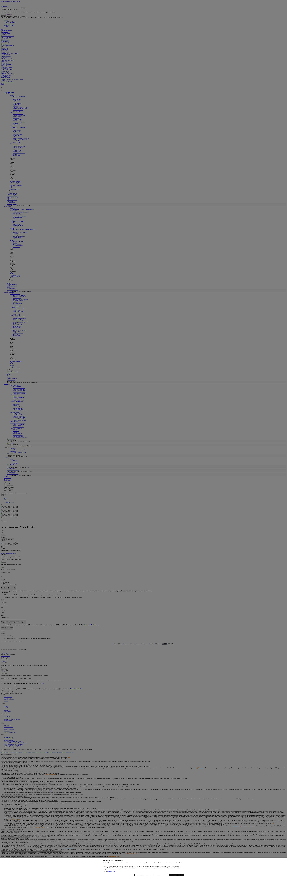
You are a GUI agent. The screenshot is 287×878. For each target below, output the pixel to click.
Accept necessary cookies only (143, 874)
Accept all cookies (176, 874)
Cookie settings (161, 874)
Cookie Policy (111, 871)
